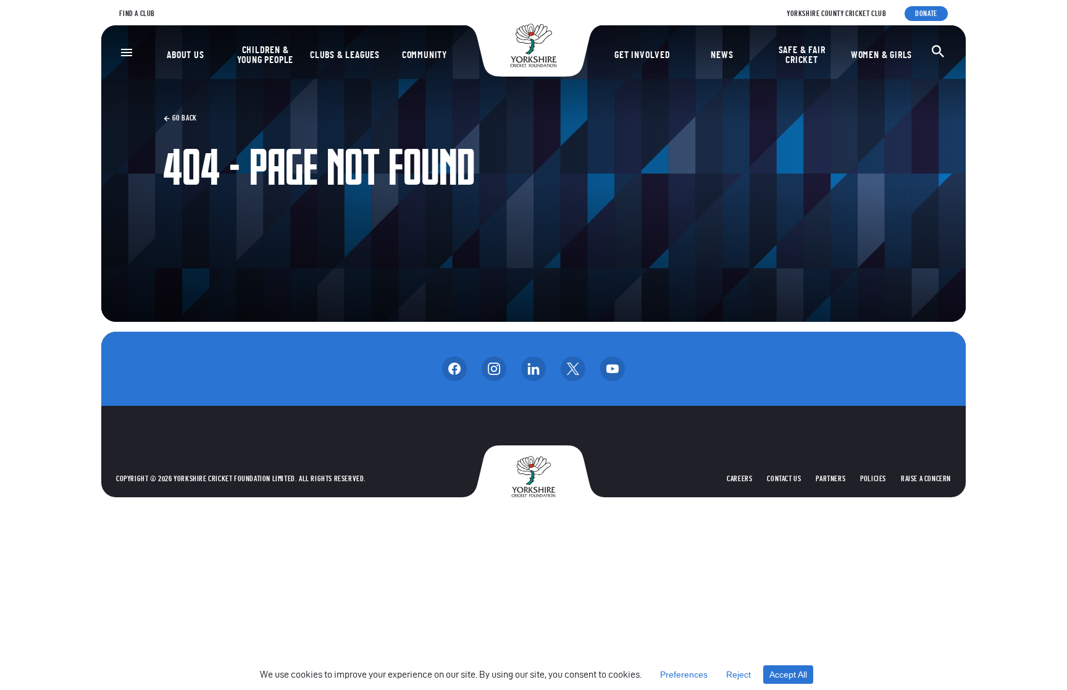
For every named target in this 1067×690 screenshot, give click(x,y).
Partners (830, 478)
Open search (938, 51)
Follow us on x (573, 368)
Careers (739, 478)
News (722, 55)
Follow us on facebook (454, 368)
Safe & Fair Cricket (802, 55)
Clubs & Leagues (345, 55)
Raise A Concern (926, 478)
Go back (183, 118)
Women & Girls (881, 55)
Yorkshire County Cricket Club (836, 13)
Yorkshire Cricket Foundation (533, 45)
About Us (185, 55)
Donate (926, 13)
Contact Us (784, 478)
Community (424, 55)
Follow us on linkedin (533, 368)
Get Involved (642, 55)
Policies (873, 478)
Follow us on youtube (612, 368)
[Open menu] (126, 52)
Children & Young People (265, 55)
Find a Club (137, 13)
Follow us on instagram (494, 368)
